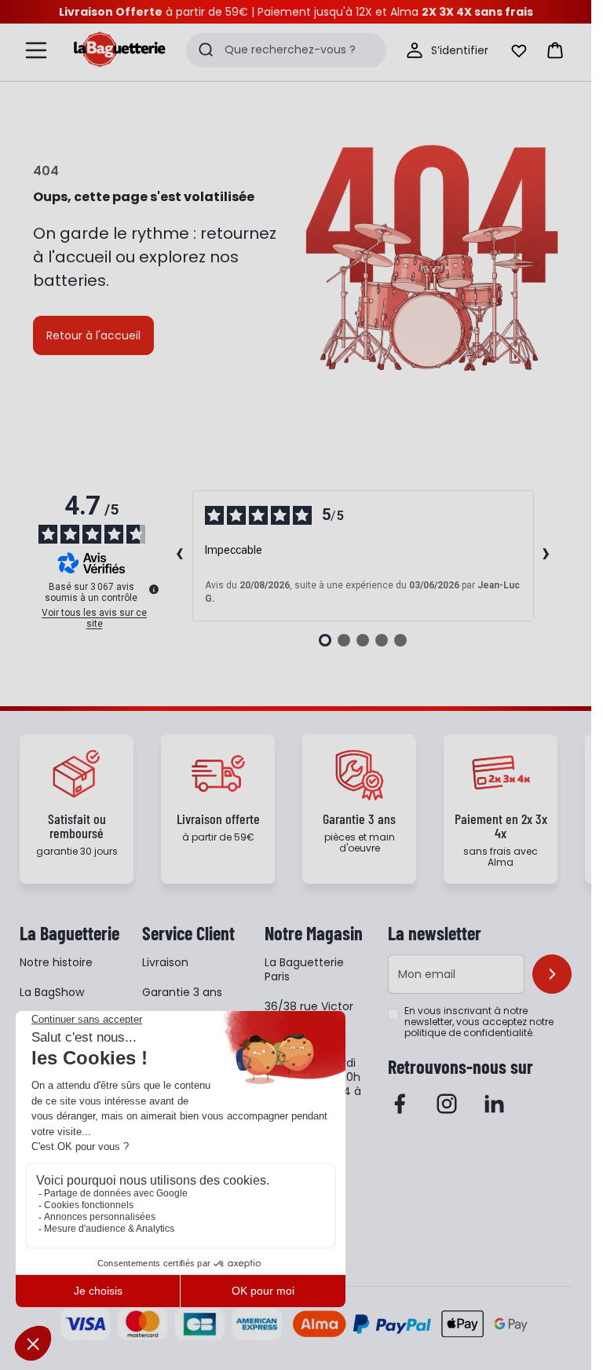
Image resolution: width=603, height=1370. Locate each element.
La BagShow (52, 992)
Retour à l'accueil (93, 335)
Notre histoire (56, 962)
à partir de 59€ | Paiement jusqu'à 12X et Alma (296, 12)
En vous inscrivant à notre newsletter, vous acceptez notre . (479, 1022)
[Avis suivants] (546, 555)
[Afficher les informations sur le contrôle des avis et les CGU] (154, 589)
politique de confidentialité (468, 1032)
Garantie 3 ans (182, 992)
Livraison (165, 962)
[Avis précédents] (180, 555)
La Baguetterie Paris (304, 969)
